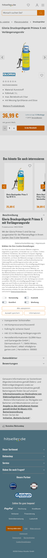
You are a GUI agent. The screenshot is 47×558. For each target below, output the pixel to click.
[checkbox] (4, 297)
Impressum (40, 243)
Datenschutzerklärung (24, 243)
